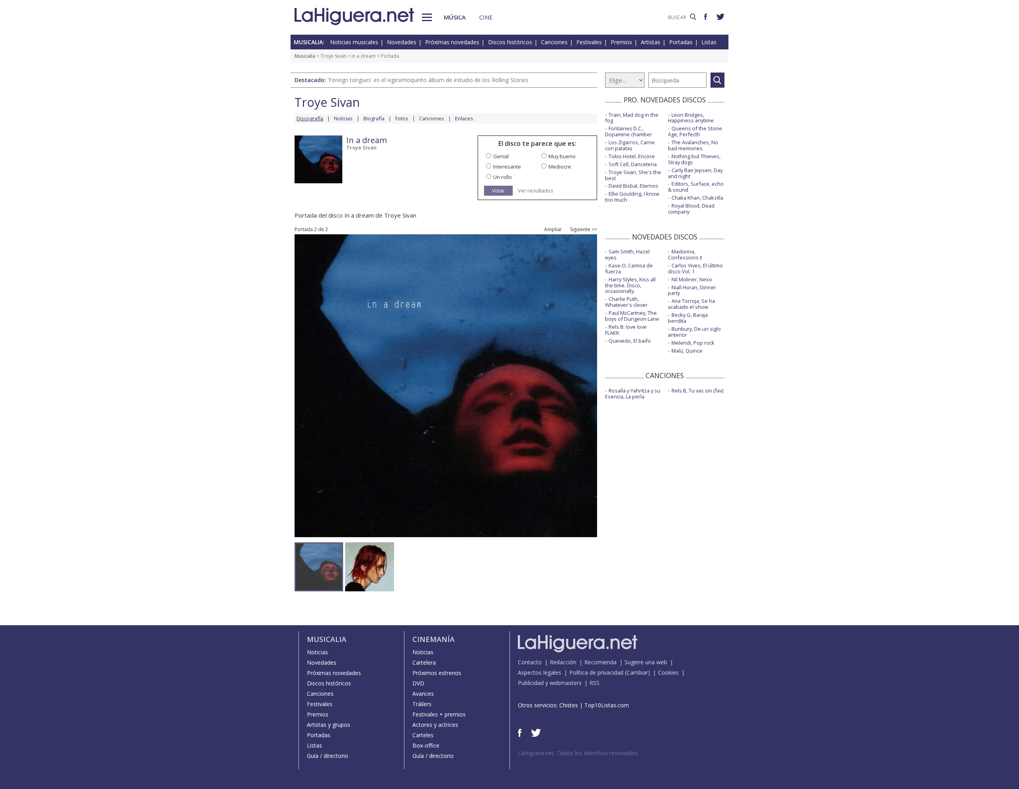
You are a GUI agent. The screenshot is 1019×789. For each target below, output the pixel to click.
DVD (418, 683)
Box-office (425, 745)
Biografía (374, 118)
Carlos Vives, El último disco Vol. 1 (695, 268)
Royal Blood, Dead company (691, 208)
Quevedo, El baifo (630, 340)
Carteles (422, 735)
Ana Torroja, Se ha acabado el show (691, 303)
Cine (486, 17)
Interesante (507, 166)
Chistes (568, 705)
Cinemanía (433, 639)
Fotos (401, 118)
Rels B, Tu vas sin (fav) (697, 390)
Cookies (668, 672)
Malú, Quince (687, 350)
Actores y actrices (435, 724)
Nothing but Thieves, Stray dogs (694, 159)
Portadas (681, 42)
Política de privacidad (596, 672)
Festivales (589, 42)
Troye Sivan (333, 56)
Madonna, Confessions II (685, 254)
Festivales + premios (439, 714)
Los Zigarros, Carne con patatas (630, 145)
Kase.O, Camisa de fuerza (629, 268)
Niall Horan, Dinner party (692, 290)
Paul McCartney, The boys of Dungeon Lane (632, 315)
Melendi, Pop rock (693, 342)
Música (455, 17)
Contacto (530, 662)
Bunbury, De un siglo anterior (694, 331)
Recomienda (600, 662)
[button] (427, 17)
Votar (498, 190)
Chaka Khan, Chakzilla (697, 197)
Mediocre (560, 166)
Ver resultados (535, 191)
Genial (501, 156)
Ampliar (553, 229)
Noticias (343, 118)
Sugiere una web (646, 662)
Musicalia (305, 56)
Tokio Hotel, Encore (632, 156)
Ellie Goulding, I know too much (632, 196)
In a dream (363, 56)
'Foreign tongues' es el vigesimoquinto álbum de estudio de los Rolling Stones (428, 80)
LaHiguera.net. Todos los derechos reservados (578, 753)
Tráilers (421, 704)
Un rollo (502, 177)
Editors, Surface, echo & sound (696, 186)
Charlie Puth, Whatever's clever (626, 301)
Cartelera (424, 662)
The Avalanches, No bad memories (693, 145)
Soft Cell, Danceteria (633, 164)
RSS (594, 683)
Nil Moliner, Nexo (692, 279)
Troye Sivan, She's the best (633, 175)
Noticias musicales (354, 42)
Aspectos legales (539, 672)
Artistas (650, 42)
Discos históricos (510, 42)
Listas (708, 42)
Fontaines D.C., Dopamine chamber (628, 131)
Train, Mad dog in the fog (631, 117)
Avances (423, 693)
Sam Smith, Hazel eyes (627, 254)
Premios (621, 42)
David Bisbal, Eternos (633, 185)
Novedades (401, 42)
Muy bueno (562, 156)
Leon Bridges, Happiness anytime (691, 117)
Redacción (563, 662)
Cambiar (637, 672)
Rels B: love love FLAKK (626, 329)
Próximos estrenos (436, 673)
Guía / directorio (327, 756)
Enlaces (464, 118)
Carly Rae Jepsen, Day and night (695, 173)
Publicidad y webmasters (550, 683)
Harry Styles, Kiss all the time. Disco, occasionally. (630, 285)
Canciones (554, 42)
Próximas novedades (452, 42)
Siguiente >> (583, 229)
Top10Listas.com (606, 705)
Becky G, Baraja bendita (688, 317)
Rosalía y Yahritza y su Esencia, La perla (632, 393)
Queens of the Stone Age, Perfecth (695, 131)
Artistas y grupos (328, 724)
